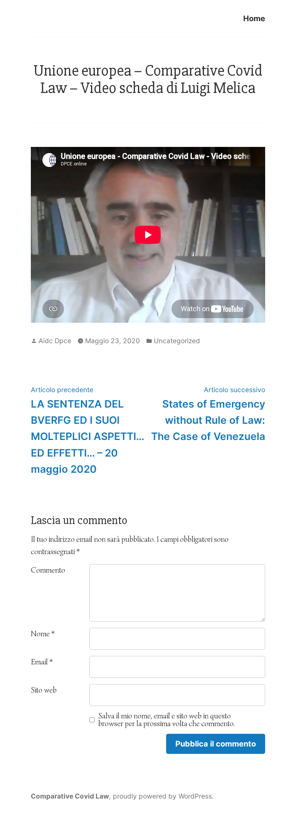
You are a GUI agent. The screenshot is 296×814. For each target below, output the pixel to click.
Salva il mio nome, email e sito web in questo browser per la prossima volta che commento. (166, 720)
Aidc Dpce (55, 341)
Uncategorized (177, 341)
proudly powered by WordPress (162, 796)
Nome (43, 634)
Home (254, 18)
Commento (48, 570)
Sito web (44, 690)
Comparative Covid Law (70, 796)
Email (42, 662)
